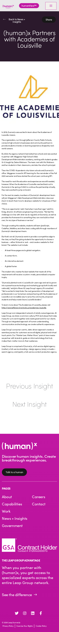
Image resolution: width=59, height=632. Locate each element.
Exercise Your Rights (25, 626)
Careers (38, 496)
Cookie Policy (41, 626)
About (7, 496)
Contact (38, 503)
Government (12, 525)
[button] (49, 19)
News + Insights (14, 518)
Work (6, 511)
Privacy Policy (8, 626)
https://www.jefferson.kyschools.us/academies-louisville (24, 307)
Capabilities (12, 503)
